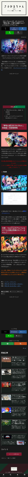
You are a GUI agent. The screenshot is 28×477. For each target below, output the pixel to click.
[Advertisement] (14, 89)
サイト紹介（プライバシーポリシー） (14, 472)
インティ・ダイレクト (10, 281)
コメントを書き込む (14, 454)
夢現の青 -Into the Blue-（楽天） (13, 286)
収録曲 (8, 114)
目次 (12, 106)
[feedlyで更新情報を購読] (7, 343)
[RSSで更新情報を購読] (20, 343)
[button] (18, 32)
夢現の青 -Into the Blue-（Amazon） (14, 284)
